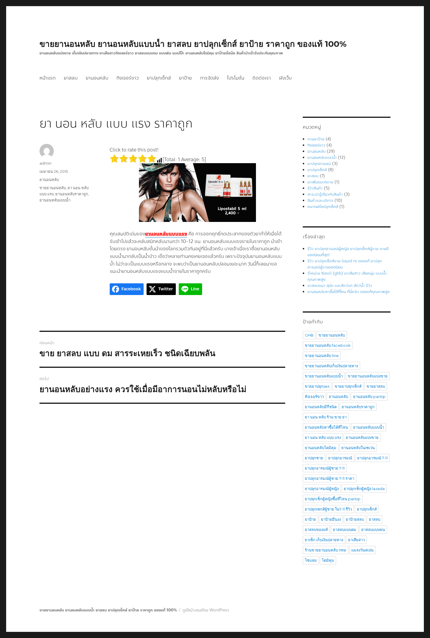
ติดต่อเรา (261, 78)
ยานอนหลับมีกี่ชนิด (321, 406)
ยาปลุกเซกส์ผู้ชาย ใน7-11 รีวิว (328, 509)
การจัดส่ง (209, 78)
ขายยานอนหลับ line (322, 355)
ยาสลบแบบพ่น (373, 529)
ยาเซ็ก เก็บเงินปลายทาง (324, 539)
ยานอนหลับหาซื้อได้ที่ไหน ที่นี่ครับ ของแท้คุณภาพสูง (348, 292)
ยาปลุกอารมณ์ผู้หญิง (322, 488)
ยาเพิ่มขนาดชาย (320, 182)
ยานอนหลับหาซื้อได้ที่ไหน (326, 427)
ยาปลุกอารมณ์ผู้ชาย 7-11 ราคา (329, 478)
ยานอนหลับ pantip (369, 396)
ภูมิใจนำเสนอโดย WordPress (206, 610)
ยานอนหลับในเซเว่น (358, 447)
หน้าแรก (47, 78)
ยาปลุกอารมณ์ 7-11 (372, 458)
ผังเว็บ (285, 78)
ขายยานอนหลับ (52, 187)
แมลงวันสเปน (362, 550)
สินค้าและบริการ (320, 201)
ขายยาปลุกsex (317, 386)
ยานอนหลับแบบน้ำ (54, 200)
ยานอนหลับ (97, 78)
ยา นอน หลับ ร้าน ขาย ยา (326, 417)
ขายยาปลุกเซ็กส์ (348, 386)
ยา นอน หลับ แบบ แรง (323, 437)
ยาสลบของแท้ (316, 529)
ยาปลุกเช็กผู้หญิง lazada (364, 488)
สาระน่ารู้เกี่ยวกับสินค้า (325, 194)
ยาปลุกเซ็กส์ (159, 78)
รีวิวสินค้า (315, 188)
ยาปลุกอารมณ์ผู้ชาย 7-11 (325, 468)
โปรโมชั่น (235, 78)
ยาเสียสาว (356, 539)
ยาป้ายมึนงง (331, 519)
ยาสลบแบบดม (344, 529)
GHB (309, 335)
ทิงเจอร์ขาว (127, 78)
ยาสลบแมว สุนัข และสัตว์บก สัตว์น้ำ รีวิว (339, 286)
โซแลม (311, 560)
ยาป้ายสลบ (355, 519)
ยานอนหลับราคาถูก (71, 194)
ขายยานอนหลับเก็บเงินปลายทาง (331, 365)
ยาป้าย (185, 78)
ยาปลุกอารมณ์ (319, 164)
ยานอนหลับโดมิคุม (320, 447)
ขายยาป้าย (315, 139)
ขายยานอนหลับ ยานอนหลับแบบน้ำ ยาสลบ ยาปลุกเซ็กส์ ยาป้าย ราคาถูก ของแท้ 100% (193, 44)
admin (45, 163)
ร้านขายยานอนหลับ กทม (325, 550)
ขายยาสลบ (376, 386)
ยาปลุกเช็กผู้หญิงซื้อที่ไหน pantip (332, 498)
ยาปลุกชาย (314, 458)
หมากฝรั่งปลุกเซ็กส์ (322, 207)
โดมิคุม (328, 560)
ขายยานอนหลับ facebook (328, 345)
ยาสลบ (71, 78)
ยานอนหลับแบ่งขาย (362, 437)
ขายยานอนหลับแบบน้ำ (324, 376)
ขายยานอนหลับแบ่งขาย (368, 376)
